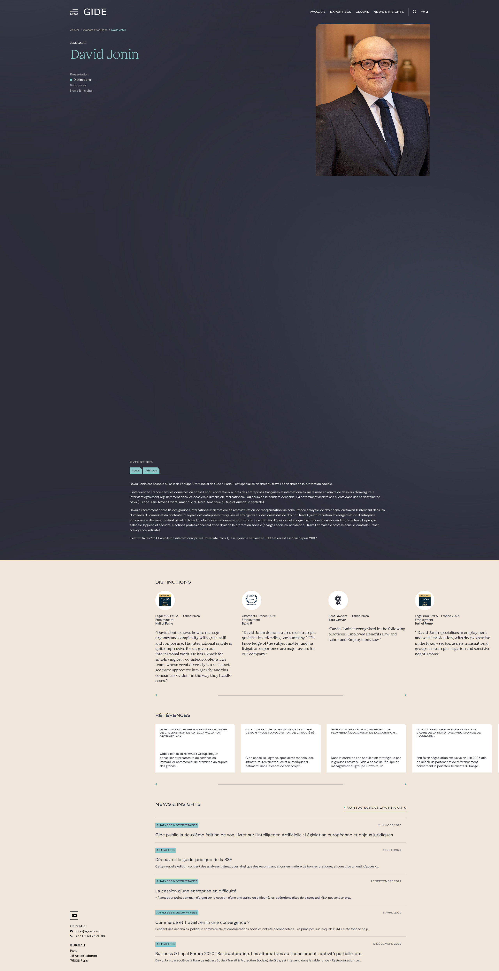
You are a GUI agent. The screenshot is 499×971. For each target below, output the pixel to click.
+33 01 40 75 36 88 (90, 936)
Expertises (340, 11)
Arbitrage (151, 470)
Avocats (318, 11)
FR (423, 11)
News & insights (388, 11)
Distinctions (82, 80)
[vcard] (74, 915)
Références (78, 85)
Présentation (79, 74)
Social (136, 470)
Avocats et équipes (95, 29)
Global (362, 11)
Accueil (74, 29)
